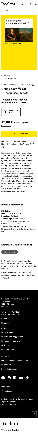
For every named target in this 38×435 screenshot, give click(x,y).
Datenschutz (6, 365)
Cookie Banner (7, 391)
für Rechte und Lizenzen (10, 341)
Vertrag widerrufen (7, 404)
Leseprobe (7, 75)
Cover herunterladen (10, 78)
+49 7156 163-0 (14, 312)
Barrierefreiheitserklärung (10, 369)
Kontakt (4, 319)
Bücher (5, 10)
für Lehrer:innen (7, 332)
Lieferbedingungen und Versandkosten (15, 360)
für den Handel (6, 345)
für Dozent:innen (7, 349)
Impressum (5, 387)
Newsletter (5, 323)
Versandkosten (6, 126)
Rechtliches (5, 356)
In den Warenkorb (21, 134)
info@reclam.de (14, 314)
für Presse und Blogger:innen (12, 337)
